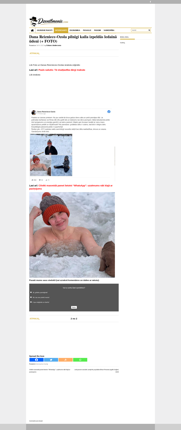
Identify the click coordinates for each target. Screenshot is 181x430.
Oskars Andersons (53, 45)
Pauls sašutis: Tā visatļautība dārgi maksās (62, 70)
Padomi (97, 30)
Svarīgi (45, 364)
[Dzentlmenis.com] (32, 30)
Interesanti (61, 30)
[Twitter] (51, 360)
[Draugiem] (66, 360)
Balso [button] (74, 307)
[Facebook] (36, 360)
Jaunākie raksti (44, 30)
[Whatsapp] (80, 360)
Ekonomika (75, 30)
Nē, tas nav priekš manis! (41, 297)
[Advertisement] (74, 92)
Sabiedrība (109, 30)
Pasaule (87, 30)
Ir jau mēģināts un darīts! (41, 302)
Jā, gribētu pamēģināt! (40, 292)
